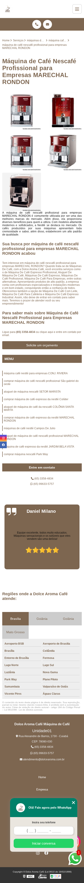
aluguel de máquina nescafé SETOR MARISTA (32, 391)
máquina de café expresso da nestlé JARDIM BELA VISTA (39, 446)
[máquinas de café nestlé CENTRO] (21, 192)
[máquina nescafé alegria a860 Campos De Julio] (62, 151)
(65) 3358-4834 (26, 332)
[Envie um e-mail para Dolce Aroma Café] (47, 24)
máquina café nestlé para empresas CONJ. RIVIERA (36, 373)
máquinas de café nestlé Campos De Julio (29, 428)
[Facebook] (46, 852)
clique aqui (46, 332)
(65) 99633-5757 (43, 484)
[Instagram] (37, 852)
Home (42, 777)
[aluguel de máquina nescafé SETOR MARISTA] (62, 110)
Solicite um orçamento (42, 345)
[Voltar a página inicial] (7, 8)
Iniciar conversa (43, 843)
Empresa (42, 789)
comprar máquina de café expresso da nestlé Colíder (36, 399)
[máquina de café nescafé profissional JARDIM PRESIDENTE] (21, 151)
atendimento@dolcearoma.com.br (43, 759)
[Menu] (77, 9)
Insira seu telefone (44, 822)
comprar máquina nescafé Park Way (26, 454)
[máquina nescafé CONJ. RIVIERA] (21, 110)
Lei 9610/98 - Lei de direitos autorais (23, 710)
